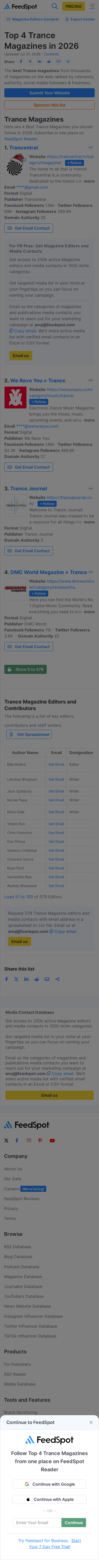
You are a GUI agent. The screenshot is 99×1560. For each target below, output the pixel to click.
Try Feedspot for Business (43, 1540)
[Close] (91, 1422)
